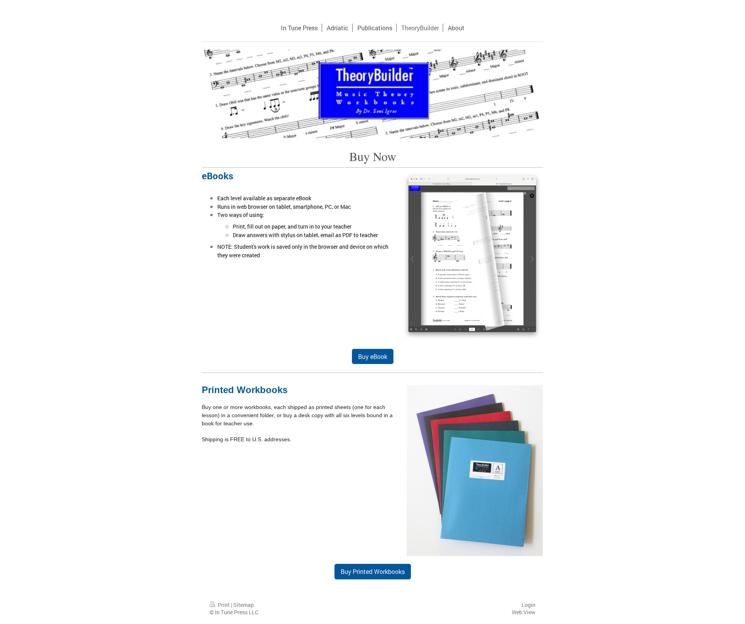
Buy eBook (372, 356)
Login (528, 604)
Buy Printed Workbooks (373, 571)
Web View (523, 612)
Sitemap (243, 604)
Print (224, 604)
